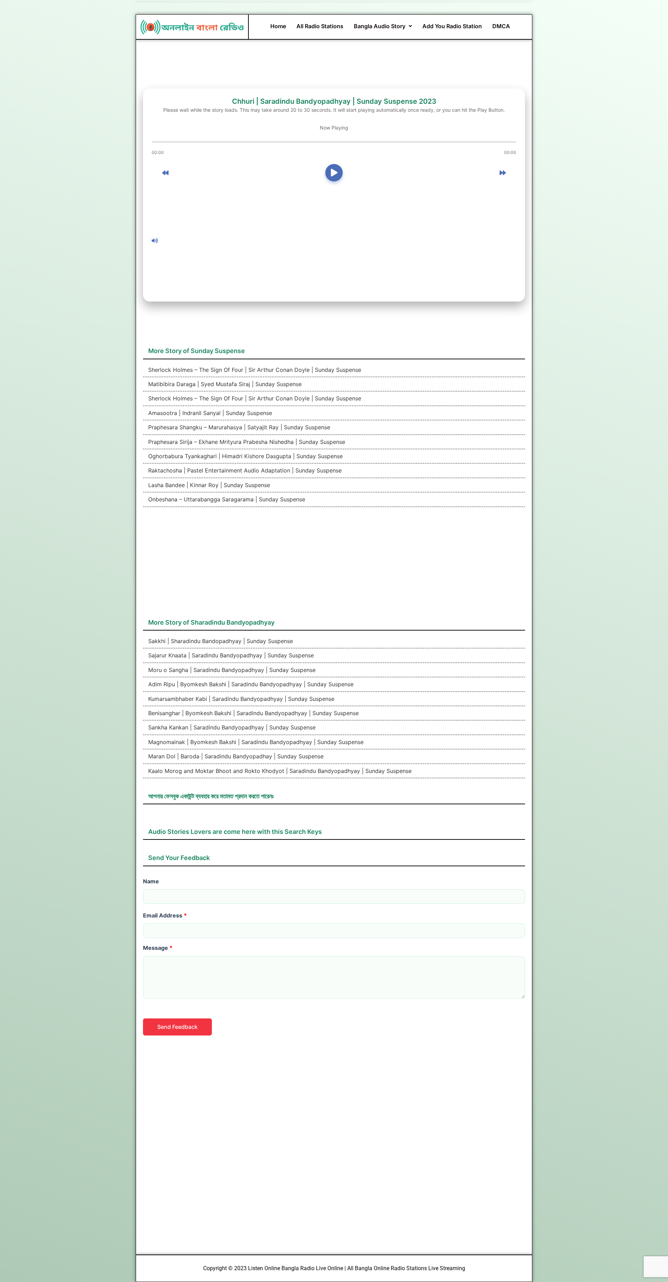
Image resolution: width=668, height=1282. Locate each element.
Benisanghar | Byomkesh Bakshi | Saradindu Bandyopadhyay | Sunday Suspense (252, 713)
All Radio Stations (319, 26)
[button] (383, 26)
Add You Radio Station (452, 26)
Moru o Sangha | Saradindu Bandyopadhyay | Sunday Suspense (231, 669)
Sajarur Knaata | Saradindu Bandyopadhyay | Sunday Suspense (230, 655)
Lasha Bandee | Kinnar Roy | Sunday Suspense (208, 485)
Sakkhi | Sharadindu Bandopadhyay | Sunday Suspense (219, 641)
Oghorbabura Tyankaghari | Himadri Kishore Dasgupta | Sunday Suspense (244, 456)
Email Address (165, 915)
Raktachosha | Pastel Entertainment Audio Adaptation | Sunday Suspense (244, 470)
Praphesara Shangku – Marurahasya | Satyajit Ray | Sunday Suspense (238, 427)
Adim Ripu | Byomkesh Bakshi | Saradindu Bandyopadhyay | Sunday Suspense (249, 684)
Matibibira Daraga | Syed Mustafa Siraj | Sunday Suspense (224, 384)
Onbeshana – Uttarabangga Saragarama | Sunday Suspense (225, 499)
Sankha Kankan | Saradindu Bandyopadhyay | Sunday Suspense (231, 727)
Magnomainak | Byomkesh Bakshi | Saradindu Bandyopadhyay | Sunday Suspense (255, 741)
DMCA (501, 26)
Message (158, 947)
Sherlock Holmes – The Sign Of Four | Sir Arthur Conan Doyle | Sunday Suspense (253, 369)
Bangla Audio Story (379, 26)
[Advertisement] (338, 240)
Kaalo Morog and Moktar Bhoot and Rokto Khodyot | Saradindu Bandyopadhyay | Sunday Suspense (279, 770)
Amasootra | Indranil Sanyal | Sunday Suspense (209, 412)
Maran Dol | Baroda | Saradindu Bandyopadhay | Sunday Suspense (235, 756)
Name (151, 881)
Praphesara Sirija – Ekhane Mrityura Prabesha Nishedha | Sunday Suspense (245, 441)
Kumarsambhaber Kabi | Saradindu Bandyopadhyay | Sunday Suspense (240, 698)
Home (278, 26)
